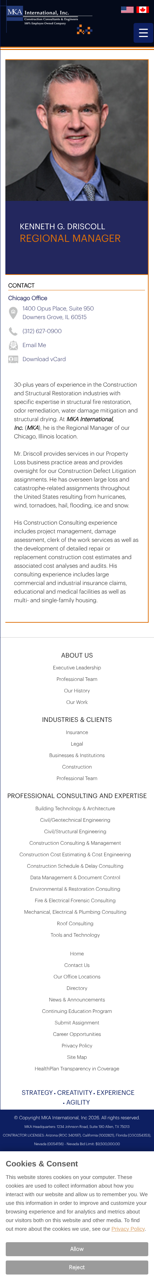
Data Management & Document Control (75, 877)
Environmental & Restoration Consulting (75, 889)
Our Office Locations (77, 977)
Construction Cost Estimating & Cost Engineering (75, 854)
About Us (77, 656)
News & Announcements (77, 1000)
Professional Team (77, 679)
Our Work (77, 702)
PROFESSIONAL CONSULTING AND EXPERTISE (77, 796)
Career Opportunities (77, 1034)
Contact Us (77, 965)
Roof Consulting (75, 923)
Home (77, 954)
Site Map (77, 1057)
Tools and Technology (75, 935)
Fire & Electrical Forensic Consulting (75, 900)
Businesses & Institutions (77, 755)
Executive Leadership (77, 668)
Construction (77, 767)
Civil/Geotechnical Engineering (75, 820)
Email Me (34, 345)
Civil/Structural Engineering (75, 831)
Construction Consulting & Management (75, 843)
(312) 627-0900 (42, 331)
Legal (77, 744)
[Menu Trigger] (143, 33)
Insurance (77, 732)
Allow (77, 1249)
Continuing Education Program (77, 1011)
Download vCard (44, 359)
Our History (77, 691)
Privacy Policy (77, 1046)
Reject (77, 1267)
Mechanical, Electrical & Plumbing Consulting (75, 912)
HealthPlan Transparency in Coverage (77, 1069)
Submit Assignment (77, 1023)
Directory (77, 988)
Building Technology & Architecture (75, 808)
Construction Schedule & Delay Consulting (75, 866)
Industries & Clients (77, 720)
